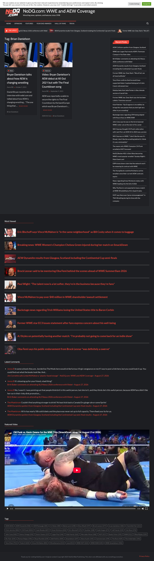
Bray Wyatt (84, 526)
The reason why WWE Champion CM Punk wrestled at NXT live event (128, 147)
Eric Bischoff (75, 530)
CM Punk (27, 530)
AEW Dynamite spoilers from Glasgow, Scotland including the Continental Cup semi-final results (49, 406)
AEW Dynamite (23, 526)
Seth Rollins (57, 539)
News (8, 23)
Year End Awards (44, 23)
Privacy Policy (144, 556)
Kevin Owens (42, 534)
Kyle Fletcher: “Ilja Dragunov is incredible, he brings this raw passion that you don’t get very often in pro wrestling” (129, 107)
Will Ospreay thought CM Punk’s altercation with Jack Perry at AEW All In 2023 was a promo (129, 130)
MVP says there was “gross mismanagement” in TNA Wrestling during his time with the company (129, 198)
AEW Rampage (40, 526)
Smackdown (72, 539)
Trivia (71, 23)
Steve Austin (87, 539)
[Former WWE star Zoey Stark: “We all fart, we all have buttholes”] (103, 30)
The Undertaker (132, 539)
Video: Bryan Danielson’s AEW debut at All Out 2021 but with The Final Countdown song (56, 80)
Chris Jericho (12, 530)
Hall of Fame (60, 23)
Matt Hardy (72, 534)
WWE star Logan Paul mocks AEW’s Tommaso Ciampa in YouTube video (129, 53)
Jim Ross (131, 530)
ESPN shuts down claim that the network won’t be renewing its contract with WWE (129, 164)
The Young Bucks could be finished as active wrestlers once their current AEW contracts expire (128, 173)
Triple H (24, 543)
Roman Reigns (25, 539)
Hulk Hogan (103, 530)
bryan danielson (116, 526)
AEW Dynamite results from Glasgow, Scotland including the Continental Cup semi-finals (68, 30)
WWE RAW (97, 543)
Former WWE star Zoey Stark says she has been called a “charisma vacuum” (129, 99)
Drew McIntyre (59, 530)
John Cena (11, 534)
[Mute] (143, 509)
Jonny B (10, 369)
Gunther (89, 530)
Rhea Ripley (140, 534)
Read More (23, 106)
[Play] (7, 509)
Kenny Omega (26, 534)
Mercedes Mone (88, 534)
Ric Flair (10, 539)
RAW (128, 534)
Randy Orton (115, 534)
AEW (9, 526)
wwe (70, 543)
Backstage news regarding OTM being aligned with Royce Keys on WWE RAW (128, 116)
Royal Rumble (41, 539)
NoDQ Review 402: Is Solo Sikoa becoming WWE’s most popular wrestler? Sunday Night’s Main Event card (129, 156)
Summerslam (102, 539)
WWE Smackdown (113, 543)
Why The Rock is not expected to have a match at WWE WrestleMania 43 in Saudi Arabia (129, 189)
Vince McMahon (39, 543)
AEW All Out (46, 116)
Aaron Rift (10, 87)
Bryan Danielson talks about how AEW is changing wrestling (19, 78)
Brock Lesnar (99, 526)
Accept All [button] (146, 4)
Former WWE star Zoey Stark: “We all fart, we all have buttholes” (128, 30)
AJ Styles (55, 526)
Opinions (18, 23)
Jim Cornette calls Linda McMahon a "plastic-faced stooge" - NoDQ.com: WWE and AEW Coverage (50, 375)
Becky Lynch (69, 526)
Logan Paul (57, 534)
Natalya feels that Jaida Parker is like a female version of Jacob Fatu (128, 91)
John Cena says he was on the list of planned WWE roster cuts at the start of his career (128, 123)
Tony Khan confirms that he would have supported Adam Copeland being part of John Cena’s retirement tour (129, 83)
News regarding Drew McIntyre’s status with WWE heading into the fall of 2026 (128, 182)
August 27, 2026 (102, 375)
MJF (102, 534)
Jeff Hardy (117, 530)
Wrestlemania (57, 543)
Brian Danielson (12, 112)
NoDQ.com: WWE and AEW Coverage (59, 11)
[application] (77, 470)
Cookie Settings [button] (134, 4)
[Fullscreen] (146, 509)
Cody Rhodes (42, 530)
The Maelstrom (14, 402)
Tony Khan (11, 543)
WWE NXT (82, 543)
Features (29, 23)
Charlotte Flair (133, 526)
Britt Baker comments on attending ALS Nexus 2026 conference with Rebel (129, 60)
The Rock (117, 539)
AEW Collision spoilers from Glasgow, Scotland (129, 47)
